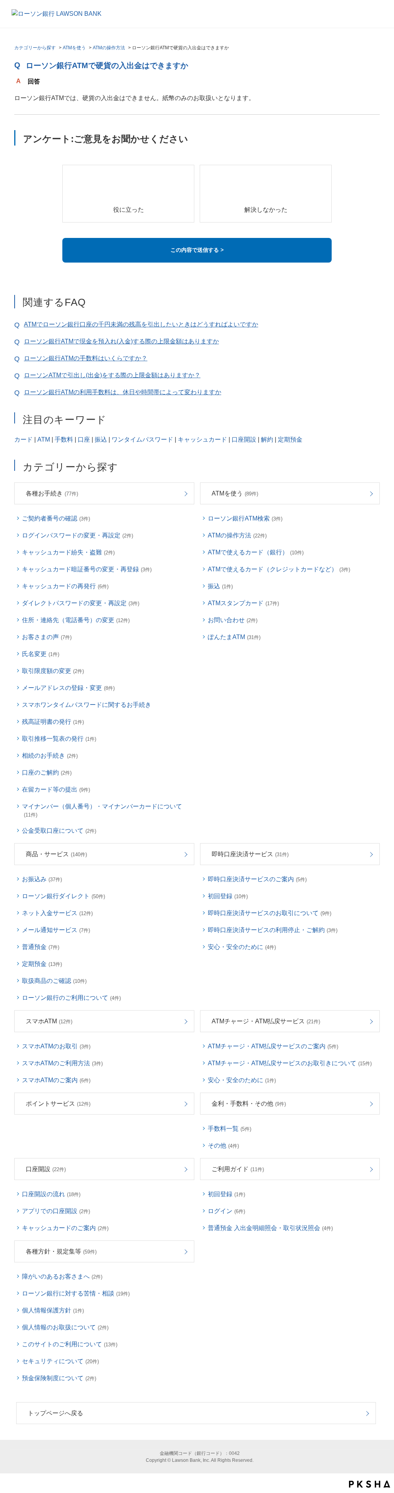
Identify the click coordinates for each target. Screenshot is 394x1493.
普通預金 (40, 947)
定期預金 (290, 439)
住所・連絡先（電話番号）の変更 (76, 620)
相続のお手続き (50, 755)
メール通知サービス (56, 930)
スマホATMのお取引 (56, 1046)
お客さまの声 (47, 637)
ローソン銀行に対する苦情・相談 (76, 1293)
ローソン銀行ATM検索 (245, 518)
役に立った (128, 209)
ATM (43, 439)
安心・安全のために (242, 947)
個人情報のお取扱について (65, 1327)
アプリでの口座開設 (56, 1211)
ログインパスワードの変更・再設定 (77, 535)
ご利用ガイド (238, 1169)
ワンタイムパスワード (142, 439)
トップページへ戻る (55, 1413)
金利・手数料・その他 (249, 1103)
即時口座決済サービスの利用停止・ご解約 (272, 930)
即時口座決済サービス (250, 854)
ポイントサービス (58, 1103)
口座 (84, 439)
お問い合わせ (232, 620)
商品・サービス (56, 854)
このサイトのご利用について (69, 1344)
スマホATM (49, 1021)
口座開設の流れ (51, 1194)
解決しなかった (265, 209)
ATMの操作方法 (109, 47)
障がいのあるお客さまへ (62, 1276)
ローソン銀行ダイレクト (63, 896)
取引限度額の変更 (53, 671)
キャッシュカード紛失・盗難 (68, 552)
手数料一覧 (229, 1128)
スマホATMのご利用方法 (62, 1063)
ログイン (226, 1211)
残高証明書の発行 (53, 721)
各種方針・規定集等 (61, 1251)
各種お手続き (52, 493)
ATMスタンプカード (243, 603)
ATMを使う (74, 47)
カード (23, 439)
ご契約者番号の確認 (56, 518)
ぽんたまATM (234, 637)
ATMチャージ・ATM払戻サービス (266, 1021)
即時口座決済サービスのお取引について (269, 913)
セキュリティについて (60, 1361)
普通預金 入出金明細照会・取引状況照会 (270, 1228)
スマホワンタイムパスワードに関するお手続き (86, 704)
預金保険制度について (59, 1378)
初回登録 (228, 896)
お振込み (42, 879)
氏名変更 (40, 654)
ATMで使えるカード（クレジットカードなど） (279, 569)
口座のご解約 (47, 772)
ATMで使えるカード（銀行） (256, 552)
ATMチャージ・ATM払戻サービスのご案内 (273, 1046)
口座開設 (244, 439)
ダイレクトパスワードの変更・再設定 (80, 603)
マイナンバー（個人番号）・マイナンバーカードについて (102, 810)
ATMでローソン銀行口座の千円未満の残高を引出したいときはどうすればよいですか (141, 324)
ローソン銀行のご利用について (71, 997)
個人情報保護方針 (53, 1310)
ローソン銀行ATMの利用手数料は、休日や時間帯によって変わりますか (122, 392)
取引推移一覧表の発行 (59, 738)
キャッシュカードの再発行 (65, 586)
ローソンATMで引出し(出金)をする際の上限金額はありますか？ (112, 375)
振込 (101, 439)
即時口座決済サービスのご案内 (257, 879)
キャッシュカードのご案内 (65, 1228)
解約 (267, 439)
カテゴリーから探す (35, 47)
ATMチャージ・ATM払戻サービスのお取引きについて (290, 1063)
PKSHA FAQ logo (369, 1484)
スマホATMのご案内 (56, 1080)
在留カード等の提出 (56, 789)
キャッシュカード (202, 439)
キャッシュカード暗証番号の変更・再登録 (87, 569)
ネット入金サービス (57, 913)
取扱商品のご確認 (54, 980)
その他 (223, 1145)
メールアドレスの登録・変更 (68, 688)
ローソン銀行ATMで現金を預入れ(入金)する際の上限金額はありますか (121, 341)
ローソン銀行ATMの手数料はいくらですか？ (85, 358)
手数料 (64, 439)
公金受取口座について (59, 830)
